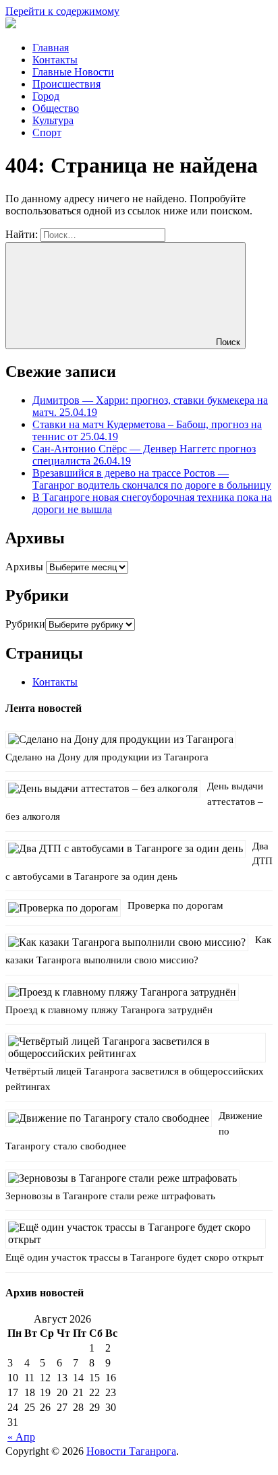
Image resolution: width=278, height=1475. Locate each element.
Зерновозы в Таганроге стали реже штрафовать (110, 1196)
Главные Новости (73, 72)
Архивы (24, 566)
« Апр (21, 1437)
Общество (55, 108)
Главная (50, 47)
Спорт (46, 132)
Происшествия (66, 84)
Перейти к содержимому (62, 11)
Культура (53, 120)
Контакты (55, 59)
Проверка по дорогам (175, 905)
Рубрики (25, 624)
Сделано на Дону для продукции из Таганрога (106, 757)
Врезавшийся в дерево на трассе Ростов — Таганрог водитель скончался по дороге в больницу (151, 479)
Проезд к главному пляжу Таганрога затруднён (109, 1009)
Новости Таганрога (131, 1451)
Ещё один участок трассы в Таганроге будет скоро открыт (134, 1257)
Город (45, 96)
